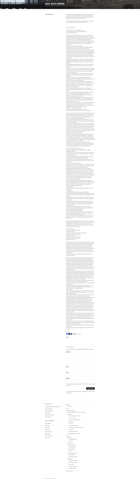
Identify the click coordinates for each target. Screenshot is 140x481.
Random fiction (70, 414)
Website (68, 378)
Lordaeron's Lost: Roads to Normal (75, 419)
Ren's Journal (71, 421)
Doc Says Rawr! (55, 4)
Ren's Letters (71, 423)
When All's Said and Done (73, 456)
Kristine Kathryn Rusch (49, 410)
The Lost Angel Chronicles (71, 453)
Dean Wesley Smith (48, 408)
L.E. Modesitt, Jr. (48, 433)
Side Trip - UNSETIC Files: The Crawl (73, 433)
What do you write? (69, 471)
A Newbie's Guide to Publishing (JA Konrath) (52, 406)
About (67, 408)
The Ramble (69, 406)
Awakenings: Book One (73, 439)
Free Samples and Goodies (70, 410)
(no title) (67, 404)
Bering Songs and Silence (73, 460)
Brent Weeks (47, 425)
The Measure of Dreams (73, 466)
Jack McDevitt (47, 429)
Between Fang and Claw (73, 462)
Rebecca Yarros (47, 437)
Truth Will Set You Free (73, 468)
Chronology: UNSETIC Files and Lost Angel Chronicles (76, 412)
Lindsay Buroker (48, 412)
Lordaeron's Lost (71, 417)
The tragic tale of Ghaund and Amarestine (76, 427)
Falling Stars (71, 450)
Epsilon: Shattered (72, 448)
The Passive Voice (48, 416)
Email (67, 372)
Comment (68, 351)
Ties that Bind (71, 429)
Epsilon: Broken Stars (72, 445)
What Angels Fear (72, 454)
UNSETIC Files (69, 458)
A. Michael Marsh (48, 423)
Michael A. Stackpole (48, 435)
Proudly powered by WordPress (50, 478)
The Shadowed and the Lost (73, 425)
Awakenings (69, 437)
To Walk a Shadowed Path (73, 431)
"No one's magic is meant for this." (75, 415)
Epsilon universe (70, 443)
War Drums (71, 441)
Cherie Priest (47, 427)
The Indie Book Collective (49, 414)
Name (67, 366)
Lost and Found (71, 464)
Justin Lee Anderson (48, 431)
